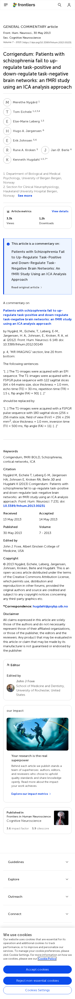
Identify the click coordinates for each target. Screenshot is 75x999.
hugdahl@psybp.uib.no (50, 606)
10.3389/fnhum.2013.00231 (24, 506)
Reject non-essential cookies (37, 980)
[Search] (59, 5)
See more (25, 195)
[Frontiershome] (24, 5)
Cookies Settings (37, 990)
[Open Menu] (5, 5)
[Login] (69, 5)
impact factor (18, 828)
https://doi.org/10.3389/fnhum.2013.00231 (47, 42)
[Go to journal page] (61, 818)
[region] (37, 963)
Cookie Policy (47, 958)
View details (60, 211)
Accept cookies (37, 969)
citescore (40, 828)
